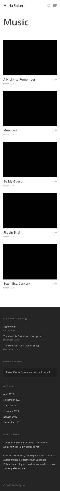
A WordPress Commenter (20, 372)
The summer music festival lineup (21, 345)
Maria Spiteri (13, 5)
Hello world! (9, 326)
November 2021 (12, 399)
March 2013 (9, 405)
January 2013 (10, 416)
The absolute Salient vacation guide (22, 336)
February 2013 (11, 411)
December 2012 (12, 422)
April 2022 (8, 394)
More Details (31, 55)
